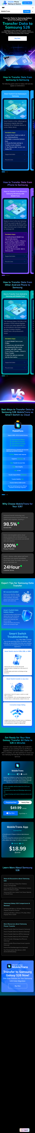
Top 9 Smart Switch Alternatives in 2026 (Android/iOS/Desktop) (15, 950)
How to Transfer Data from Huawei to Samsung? (17, 929)
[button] (3, 275)
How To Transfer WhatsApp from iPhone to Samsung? (15, 939)
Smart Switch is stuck (10, 639)
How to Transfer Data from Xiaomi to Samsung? (17, 931)
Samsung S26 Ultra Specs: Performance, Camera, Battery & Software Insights (17, 888)
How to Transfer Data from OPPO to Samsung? (16, 934)
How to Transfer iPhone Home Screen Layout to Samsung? (17, 944)
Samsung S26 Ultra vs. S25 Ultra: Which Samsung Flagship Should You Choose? (17, 909)
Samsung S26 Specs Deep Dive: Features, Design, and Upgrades (15, 884)
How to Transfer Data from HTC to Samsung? (16, 936)
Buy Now (17, 38)
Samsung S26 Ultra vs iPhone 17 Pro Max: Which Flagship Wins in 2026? (17, 913)
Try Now (26, 11)
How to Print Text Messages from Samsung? (16, 947)
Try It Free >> (23, 813)
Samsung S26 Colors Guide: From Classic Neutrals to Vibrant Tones (17, 893)
